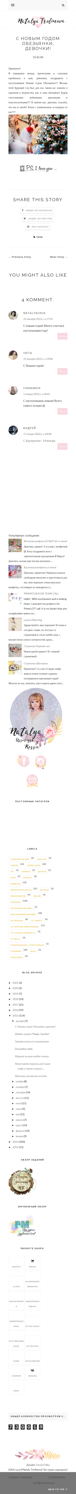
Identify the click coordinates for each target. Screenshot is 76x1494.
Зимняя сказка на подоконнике (32, 1041)
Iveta (27, 353)
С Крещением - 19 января (39, 440)
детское (42, 871)
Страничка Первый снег (37, 646)
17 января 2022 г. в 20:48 (37, 433)
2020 (15, 988)
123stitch (16, 1266)
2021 (15, 982)
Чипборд (32, 1376)
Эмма (16, 1391)
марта (19, 1125)
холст (33, 951)
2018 (15, 999)
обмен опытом (18, 896)
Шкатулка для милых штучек (31, 1075)
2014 (15, 1141)
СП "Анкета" (37, 920)
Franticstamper (16, 1303)
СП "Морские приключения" (25, 927)
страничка (16, 951)
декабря (20, 1021)
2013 (15, 1147)
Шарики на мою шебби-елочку (32, 1056)
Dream (32, 1266)
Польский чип (32, 1361)
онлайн (37, 896)
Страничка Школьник (36, 663)
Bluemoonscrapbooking (32, 1284)
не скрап (44, 890)
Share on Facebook (39, 210)
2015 (15, 1015)
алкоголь (42, 859)
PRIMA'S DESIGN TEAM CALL (41, 593)
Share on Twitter (40, 218)
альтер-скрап (33, 865)
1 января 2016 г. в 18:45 (36, 394)
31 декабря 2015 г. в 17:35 (38, 318)
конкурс (27, 877)
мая (18, 1114)
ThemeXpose (39, 1477)
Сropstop (16, 1376)
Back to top (56, 1489)
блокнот (26, 871)
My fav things (32, 1326)
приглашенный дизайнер (23, 914)
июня (19, 1108)
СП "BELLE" (16, 939)
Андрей (29, 428)
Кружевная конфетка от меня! (40, 567)
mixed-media (17, 957)
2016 (15, 1010)
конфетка (16, 884)
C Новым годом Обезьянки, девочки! (35, 1026)
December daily (24, 1048)
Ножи (16, 1361)
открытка (16, 902)
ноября (19, 1081)
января (19, 1136)
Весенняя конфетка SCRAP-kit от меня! (45, 541)
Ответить (62, 336)
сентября (20, 1092)
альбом (14, 865)
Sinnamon (32, 388)
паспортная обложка (22, 908)
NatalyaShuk (34, 313)
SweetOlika (43, 1464)
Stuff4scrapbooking (16, 1343)
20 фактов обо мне (20, 859)
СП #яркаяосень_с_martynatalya (27, 945)
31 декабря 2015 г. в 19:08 (38, 358)
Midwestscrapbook (16, 1323)
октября (20, 1086)
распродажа (17, 920)
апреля (19, 1119)
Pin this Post (40, 226)
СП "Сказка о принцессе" (23, 933)
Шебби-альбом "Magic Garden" (32, 1034)
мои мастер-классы (21, 890)
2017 (15, 1004)
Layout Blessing (33, 619)
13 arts (16, 1286)
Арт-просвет (32, 1346)
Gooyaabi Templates (20, 1483)
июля (18, 1103)
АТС (12, 871)
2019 (15, 993)
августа (20, 1097)
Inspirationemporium (32, 1303)
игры (13, 877)
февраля (20, 1130)
